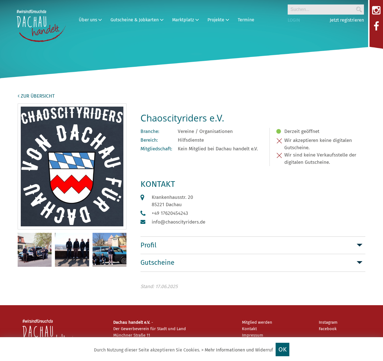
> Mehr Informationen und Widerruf (237, 350)
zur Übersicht (37, 96)
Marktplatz (183, 19)
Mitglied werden (257, 322)
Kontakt (249, 328)
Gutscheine (157, 262)
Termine (246, 19)
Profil (148, 245)
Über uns (88, 19)
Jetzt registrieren (347, 20)
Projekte (216, 19)
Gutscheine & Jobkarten (135, 19)
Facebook (328, 328)
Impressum (252, 335)
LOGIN (294, 20)
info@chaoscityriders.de (178, 222)
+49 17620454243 (170, 213)
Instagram (328, 322)
